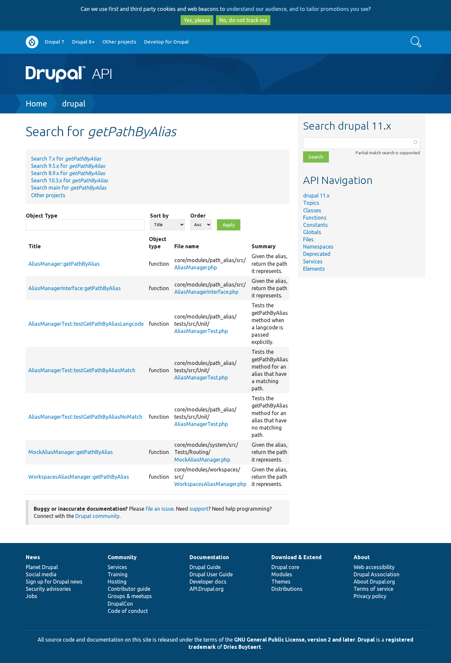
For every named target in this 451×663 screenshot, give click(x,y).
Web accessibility (374, 567)
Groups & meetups (130, 596)
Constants (315, 225)
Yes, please (197, 20)
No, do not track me (243, 20)
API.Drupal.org (207, 589)
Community (122, 557)
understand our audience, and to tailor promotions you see (297, 9)
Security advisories (48, 589)
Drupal (366, 640)
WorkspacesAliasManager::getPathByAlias (78, 477)
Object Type (41, 216)
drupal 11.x (316, 195)
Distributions (286, 589)
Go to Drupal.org (32, 42)
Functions (315, 218)
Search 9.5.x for (68, 166)
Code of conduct (128, 611)
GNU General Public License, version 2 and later (294, 640)
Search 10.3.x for (69, 180)
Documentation (209, 557)
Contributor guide (129, 589)
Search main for (68, 188)
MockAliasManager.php (202, 460)
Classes (312, 210)
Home (36, 103)
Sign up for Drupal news (54, 582)
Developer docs (208, 582)
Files (308, 239)
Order (198, 216)
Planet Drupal (42, 567)
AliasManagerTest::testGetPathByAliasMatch (81, 370)
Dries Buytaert (242, 647)
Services (313, 261)
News (33, 557)
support (199, 509)
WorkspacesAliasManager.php (210, 484)
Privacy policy (370, 596)
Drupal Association (376, 574)
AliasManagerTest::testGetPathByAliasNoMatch (85, 417)
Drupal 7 (54, 42)
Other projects (119, 42)
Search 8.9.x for (68, 173)
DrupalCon (120, 604)
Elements (314, 269)
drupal (74, 103)
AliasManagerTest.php (201, 331)
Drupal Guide (205, 567)
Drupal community (97, 516)
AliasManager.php (195, 267)
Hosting (117, 582)
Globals (312, 232)
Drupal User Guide (211, 574)
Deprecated (316, 254)
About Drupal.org (374, 582)
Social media (41, 574)
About (362, 557)
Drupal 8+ (83, 42)
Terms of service (373, 589)
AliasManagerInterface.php (206, 292)
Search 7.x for (66, 159)
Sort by (159, 216)
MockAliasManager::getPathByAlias (70, 452)
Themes (281, 582)
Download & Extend (296, 557)
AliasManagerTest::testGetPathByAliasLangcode (86, 324)
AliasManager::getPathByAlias (64, 264)
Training (117, 574)
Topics (311, 203)
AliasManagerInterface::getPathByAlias (74, 288)
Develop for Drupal (166, 42)
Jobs (31, 596)
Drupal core (285, 567)
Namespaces (318, 247)
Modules (281, 574)
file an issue (160, 509)
